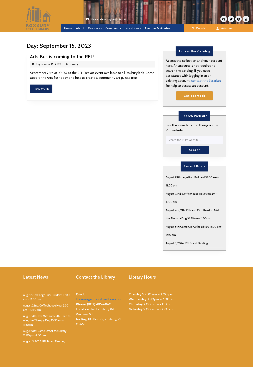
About (80, 28)
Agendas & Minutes (157, 28)
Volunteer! (227, 28)
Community (113, 28)
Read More (43, 90)
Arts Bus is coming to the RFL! (62, 56)
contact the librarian (206, 81)
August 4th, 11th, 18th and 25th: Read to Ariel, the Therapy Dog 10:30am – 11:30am (47, 320)
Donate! (201, 28)
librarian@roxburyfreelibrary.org (109, 19)
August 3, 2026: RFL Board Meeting (187, 243)
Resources (95, 28)
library (74, 64)
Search (195, 150)
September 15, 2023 (48, 64)
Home (68, 28)
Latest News (133, 28)
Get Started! (194, 95)
